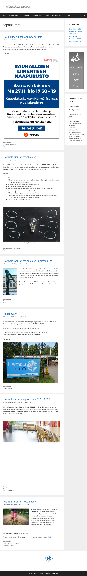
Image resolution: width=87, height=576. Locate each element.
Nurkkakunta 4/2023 (75, 29)
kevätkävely (8, 543)
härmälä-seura (9, 248)
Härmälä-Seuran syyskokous (19, 157)
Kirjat (47, 15)
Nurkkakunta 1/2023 (75, 41)
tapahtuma (13, 144)
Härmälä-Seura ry (14, 15)
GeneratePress (54, 573)
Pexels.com (37, 242)
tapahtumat (8, 142)
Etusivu (4, 15)
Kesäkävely (10, 313)
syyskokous (8, 301)
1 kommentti (8, 388)
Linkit (68, 15)
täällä (49, 537)
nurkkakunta (15, 543)
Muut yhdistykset (57, 15)
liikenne (7, 144)
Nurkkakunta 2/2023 (75, 39)
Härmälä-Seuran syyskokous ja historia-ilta (27, 261)
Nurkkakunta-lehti (37, 15)
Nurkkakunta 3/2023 (75, 36)
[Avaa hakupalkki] (84, 15)
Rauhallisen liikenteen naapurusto (22, 37)
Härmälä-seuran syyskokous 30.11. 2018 (26, 399)
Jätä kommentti (9, 146)
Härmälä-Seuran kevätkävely (19, 501)
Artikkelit (26, 15)
